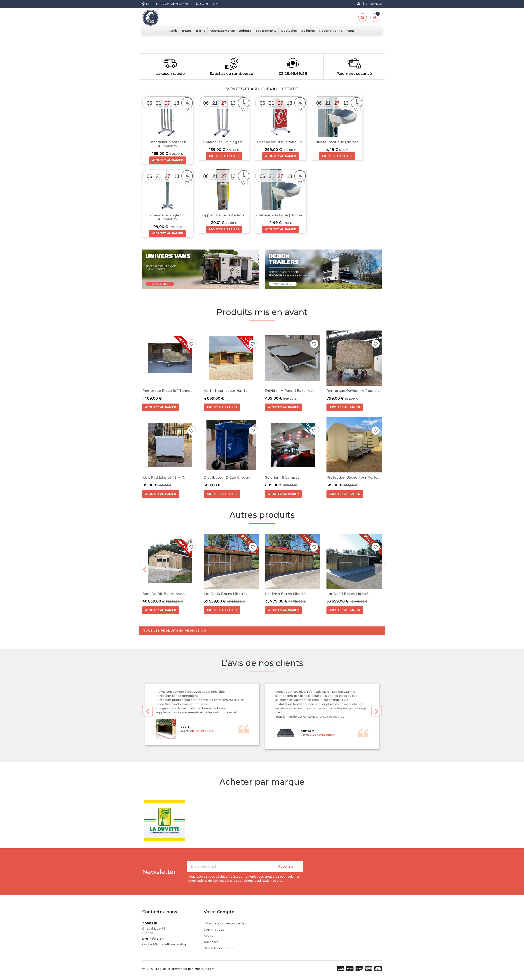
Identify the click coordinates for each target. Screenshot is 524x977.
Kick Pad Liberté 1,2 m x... (164, 477)
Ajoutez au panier (167, 160)
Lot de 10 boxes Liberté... (226, 594)
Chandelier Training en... (224, 142)
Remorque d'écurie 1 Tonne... (167, 391)
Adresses (211, 942)
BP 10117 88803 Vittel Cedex (167, 4)
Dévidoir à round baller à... (289, 391)
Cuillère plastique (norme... (337, 142)
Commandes (214, 929)
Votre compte (219, 911)
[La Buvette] (164, 820)
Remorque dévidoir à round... (352, 391)
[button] (39, 37)
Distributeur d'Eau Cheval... (227, 477)
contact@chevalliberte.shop (164, 944)
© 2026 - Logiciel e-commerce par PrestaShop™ (178, 969)
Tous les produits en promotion (174, 630)
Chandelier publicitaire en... (280, 142)
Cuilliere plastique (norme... (280, 215)
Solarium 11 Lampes (282, 477)
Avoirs (208, 936)
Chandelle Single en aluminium (167, 217)
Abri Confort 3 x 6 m (201, 730)
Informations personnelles (225, 923)
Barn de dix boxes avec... (164, 594)
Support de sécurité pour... (224, 215)
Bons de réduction (219, 948)
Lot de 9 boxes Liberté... (286, 594)
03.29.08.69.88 (210, 4)
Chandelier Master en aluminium (167, 144)
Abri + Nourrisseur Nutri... (225, 391)
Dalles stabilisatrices (322, 734)
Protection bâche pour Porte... (352, 477)
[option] (262, 37)
